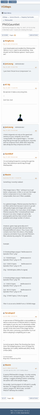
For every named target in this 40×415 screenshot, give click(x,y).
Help (11, 410)
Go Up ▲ (27, 410)
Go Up (4, 398)
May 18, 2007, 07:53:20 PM (10, 44)
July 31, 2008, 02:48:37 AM (10, 368)
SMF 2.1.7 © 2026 (15, 413)
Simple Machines (25, 413)
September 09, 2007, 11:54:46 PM (12, 178)
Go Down (5, 35)
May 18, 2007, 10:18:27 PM (10, 67)
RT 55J (7, 84)
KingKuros (9, 41)
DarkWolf (9, 154)
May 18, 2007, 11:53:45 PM (10, 88)
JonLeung (9, 64)
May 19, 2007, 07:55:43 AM (10, 130)
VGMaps (6, 6)
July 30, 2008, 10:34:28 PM (10, 316)
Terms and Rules (18, 410)
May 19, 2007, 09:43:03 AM (10, 157)
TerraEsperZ (10, 313)
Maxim (8, 174)
